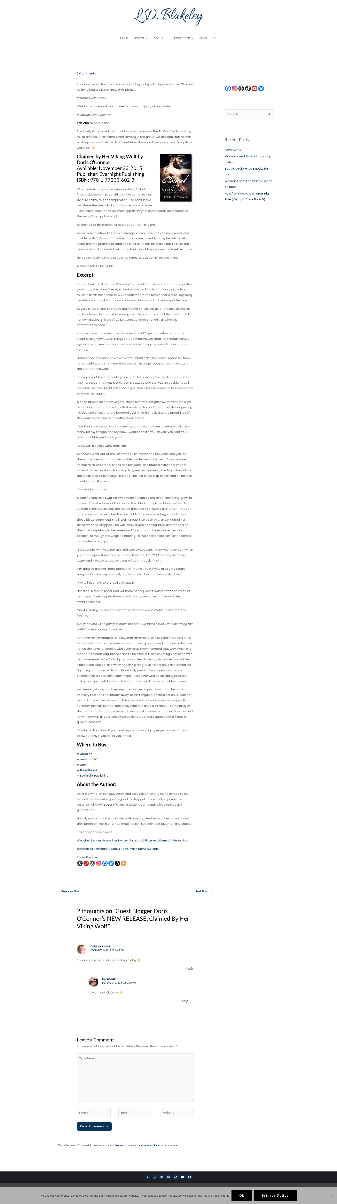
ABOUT (158, 38)
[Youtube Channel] (254, 88)
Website (83, 840)
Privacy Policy (275, 1195)
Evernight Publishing (94, 775)
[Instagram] (98, 863)
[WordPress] (92, 863)
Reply (189, 968)
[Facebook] (105, 863)
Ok (241, 1195)
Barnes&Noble (148, 849)
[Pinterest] (86, 863)
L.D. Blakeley (109, 978)
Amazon (86, 754)
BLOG (203, 38)
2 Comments (86, 73)
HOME (124, 38)
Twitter (123, 840)
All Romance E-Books (105, 849)
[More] (123, 863)
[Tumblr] (80, 863)
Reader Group (101, 840)
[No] (332, 1196)
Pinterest (151, 840)
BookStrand (88, 770)
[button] (215, 38)
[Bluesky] (111, 863)
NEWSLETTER (181, 38)
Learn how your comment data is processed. (147, 1145)
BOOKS (139, 38)
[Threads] (117, 863)
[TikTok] (248, 88)
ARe (83, 765)
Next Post (204, 891)
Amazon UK (88, 759)
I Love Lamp (233, 150)
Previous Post (69, 891)
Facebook (136, 840)
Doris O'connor (100, 946)
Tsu (114, 840)
